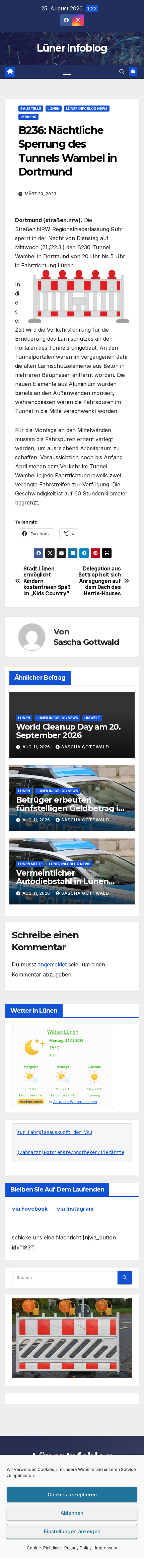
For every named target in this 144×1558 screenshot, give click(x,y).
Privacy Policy (78, 1547)
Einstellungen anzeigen (72, 1531)
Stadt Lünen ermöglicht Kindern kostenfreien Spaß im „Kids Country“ (47, 581)
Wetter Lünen (62, 1031)
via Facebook (30, 1208)
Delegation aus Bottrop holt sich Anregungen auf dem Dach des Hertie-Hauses (99, 581)
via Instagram (75, 1208)
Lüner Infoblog (72, 48)
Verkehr (28, 117)
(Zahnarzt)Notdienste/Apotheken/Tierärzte (70, 1152)
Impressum (106, 1547)
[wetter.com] (30, 1102)
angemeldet (52, 964)
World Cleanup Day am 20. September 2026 (68, 731)
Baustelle (30, 109)
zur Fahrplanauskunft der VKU (54, 1132)
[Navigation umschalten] (67, 72)
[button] (122, 71)
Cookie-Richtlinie (44, 1547)
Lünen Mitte (30, 864)
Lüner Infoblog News (86, 109)
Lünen (54, 109)
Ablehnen (72, 1513)
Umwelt (92, 718)
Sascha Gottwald (86, 642)
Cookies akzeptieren (72, 1494)
